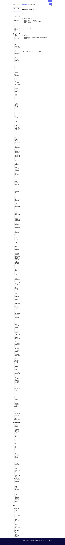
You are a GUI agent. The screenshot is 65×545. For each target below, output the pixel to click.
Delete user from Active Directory (17, 329)
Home (23, 4)
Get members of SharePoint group (17, 450)
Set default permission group (17, 179)
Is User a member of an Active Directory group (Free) (17, 48)
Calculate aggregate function (17, 246)
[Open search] (19, 1)
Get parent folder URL (17, 217)
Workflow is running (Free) (17, 62)
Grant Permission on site (17, 314)
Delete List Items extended (17, 261)
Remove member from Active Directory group (17, 354)
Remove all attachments (17, 289)
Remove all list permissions (16, 457)
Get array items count (17, 107)
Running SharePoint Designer (17, 25)
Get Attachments (17, 431)
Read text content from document (17, 220)
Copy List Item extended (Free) (17, 253)
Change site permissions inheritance (17, 301)
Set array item (16, 117)
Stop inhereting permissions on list (17, 473)
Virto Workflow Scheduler (16, 530)
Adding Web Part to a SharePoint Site (17, 510)
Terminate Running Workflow (17, 233)
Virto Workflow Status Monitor (16, 505)
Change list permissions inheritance (17, 299)
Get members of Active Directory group (17, 337)
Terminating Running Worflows (17, 526)
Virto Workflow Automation (27, 4)
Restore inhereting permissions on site (17, 471)
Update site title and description (17, 186)
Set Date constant (17, 130)
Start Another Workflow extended (17, 231)
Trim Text (16, 392)
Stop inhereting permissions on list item (17, 475)
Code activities (16, 131)
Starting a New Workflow (16, 524)
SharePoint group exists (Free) (17, 57)
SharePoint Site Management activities (16, 140)
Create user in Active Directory (17, 326)
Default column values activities (16, 74)
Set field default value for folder (17, 81)
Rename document (17, 222)
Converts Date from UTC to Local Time (17, 127)
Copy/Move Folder (17, 429)
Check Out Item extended (17, 192)
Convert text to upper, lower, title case (17, 372)
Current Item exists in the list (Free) (17, 38)
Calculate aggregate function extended (17, 248)
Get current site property (17, 167)
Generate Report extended (17, 263)
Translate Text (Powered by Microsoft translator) (17, 391)
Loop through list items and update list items (17, 284)
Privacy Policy (23, 540)
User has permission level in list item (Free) (17, 60)
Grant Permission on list (17, 311)
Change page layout (17, 147)
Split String (16, 437)
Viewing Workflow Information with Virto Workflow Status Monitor (17, 516)
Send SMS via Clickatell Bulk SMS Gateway (17, 411)
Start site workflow (17, 498)
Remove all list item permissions (17, 456)
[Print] (51, 5)
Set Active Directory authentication (17, 355)
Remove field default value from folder (17, 79)
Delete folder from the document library (17, 206)
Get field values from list (17, 275)
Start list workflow (17, 497)
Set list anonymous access (17, 181)
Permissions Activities (16, 444)
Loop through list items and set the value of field (17, 280)
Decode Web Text (17, 380)
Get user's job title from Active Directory (17, 348)
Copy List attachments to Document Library (17, 251)
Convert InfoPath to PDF (17, 443)
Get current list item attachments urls (17, 265)
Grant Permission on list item (17, 453)
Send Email (16, 398)
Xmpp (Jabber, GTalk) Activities (16, 406)
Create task (16, 257)
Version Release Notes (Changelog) (16, 503)
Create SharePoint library (17, 205)
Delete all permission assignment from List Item (17, 303)
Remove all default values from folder (17, 77)
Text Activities (15, 367)
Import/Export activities (16, 70)
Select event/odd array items (17, 116)
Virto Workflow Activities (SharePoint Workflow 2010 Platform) (16, 34)
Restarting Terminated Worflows (17, 527)
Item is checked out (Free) (17, 52)
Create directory (17, 96)
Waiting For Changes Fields (17, 435)
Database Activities (16, 118)
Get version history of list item (17, 278)
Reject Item (16, 288)
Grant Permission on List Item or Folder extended (17, 313)
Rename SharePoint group (17, 176)
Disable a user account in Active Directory (17, 331)
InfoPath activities (16, 441)
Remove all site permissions (16, 459)
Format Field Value (17, 382)
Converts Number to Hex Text (17, 375)
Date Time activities (16, 122)
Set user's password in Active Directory (17, 360)
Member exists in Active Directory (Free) (17, 55)
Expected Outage (16, 15)
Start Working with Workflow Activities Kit (16, 22)
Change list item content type (17, 249)
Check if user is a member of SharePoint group (17, 448)
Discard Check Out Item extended (17, 208)
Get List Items (16, 432)
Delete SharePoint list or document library (17, 491)
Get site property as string (17, 496)
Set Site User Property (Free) (17, 241)
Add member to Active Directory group (17, 322)
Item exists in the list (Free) (17, 50)
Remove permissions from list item (17, 463)
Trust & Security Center (43, 540)
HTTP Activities (16, 361)
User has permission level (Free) (17, 59)
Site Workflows (16, 536)
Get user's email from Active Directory (17, 346)
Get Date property (17, 129)
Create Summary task (17, 256)
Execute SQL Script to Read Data (17, 121)
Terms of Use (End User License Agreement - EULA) (16, 8)
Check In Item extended (18, 191)
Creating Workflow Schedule (17, 534)
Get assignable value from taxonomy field (17, 90)
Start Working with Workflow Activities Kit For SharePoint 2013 (17, 29)
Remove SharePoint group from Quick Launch (17, 173)
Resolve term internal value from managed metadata (17, 94)
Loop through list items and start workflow (17, 227)
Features (15, 506)
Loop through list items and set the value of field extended (17, 283)
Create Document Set (17, 199)
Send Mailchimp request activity (18, 365)
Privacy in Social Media (37, 540)
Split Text (16, 385)
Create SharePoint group (17, 153)
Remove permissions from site (17, 317)
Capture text (16, 370)
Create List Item (17, 430)
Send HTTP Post (17, 363)
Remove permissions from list (17, 316)
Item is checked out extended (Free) (17, 53)
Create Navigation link (17, 151)
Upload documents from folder (18, 224)
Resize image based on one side (17, 67)
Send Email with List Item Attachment (17, 403)
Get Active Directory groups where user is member (17, 335)
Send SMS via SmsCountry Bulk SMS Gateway (17, 418)
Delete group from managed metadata (17, 88)
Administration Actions (16, 478)
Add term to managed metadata (17, 84)
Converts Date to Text (17, 128)
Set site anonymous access (17, 184)
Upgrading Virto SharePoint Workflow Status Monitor (17, 519)
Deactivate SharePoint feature (17, 158)
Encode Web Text (17, 381)
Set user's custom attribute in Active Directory (17, 358)
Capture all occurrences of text (17, 369)
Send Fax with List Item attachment (17, 139)
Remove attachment (17, 290)
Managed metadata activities (16, 83)
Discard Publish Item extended (17, 211)
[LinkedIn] (49, 540)
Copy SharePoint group (17, 148)
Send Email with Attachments (17, 399)
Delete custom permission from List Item (17, 308)
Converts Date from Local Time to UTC (17, 125)
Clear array (16, 102)
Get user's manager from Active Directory (17, 350)
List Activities (15, 242)
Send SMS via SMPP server (17, 415)
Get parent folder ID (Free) (17, 214)
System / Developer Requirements (15, 11)
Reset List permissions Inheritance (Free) (17, 319)
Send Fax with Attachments (16, 135)
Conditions (15, 35)
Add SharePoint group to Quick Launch (17, 144)
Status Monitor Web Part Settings (17, 512)
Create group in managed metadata (17, 86)
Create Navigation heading (17, 150)
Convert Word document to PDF (17, 194)
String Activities (16, 436)
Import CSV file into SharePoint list (17, 72)
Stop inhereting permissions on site (17, 477)
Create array (16, 104)
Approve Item (16, 243)
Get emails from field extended (17, 267)
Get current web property (17, 169)
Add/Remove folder (17, 425)
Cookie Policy (27, 540)
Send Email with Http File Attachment (17, 401)
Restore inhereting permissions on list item (17, 470)
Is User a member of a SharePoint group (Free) (17, 46)
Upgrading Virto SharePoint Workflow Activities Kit (17, 18)
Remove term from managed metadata (17, 91)
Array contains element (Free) (17, 37)
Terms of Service (32, 540)
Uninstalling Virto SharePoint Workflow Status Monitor (17, 521)
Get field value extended (16, 274)
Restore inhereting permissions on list (17, 468)
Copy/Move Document (17, 428)
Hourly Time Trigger (17, 535)
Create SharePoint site (17, 155)
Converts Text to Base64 (17, 379)
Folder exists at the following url (17, 42)
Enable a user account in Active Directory (17, 333)
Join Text (16, 383)
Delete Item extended (17, 258)
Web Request (16, 366)
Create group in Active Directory (17, 324)
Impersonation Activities (17, 419)
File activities (15, 95)
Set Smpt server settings (17, 405)
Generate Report (17, 262)
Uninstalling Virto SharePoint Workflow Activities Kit (16, 20)
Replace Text (16, 384)
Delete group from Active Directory (17, 327)
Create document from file (17, 196)
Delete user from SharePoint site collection (17, 165)
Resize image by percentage (17, 69)
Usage (15, 532)
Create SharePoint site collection (17, 156)
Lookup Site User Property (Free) (17, 239)
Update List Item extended (17, 293)
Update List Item (17, 433)
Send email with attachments (17, 440)
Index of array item (17, 108)
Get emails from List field (17, 270)
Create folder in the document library (17, 200)
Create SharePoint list (17, 154)
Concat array (16, 103)
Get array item (16, 106)
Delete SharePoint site (17, 161)
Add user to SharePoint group (17, 146)
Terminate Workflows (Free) (17, 234)
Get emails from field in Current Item (17, 269)
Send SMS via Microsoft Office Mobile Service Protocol (17, 414)
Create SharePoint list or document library (18, 483)
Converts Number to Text (17, 377)
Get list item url (16, 276)
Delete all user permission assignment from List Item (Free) (17, 306)
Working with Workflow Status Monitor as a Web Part (17, 508)
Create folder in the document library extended (17, 203)
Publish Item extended (17, 219)
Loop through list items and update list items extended (17, 287)
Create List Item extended (17, 255)
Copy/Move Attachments (16, 426)
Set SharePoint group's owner (17, 183)
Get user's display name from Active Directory (17, 344)
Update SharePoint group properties (17, 500)
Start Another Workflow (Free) (17, 229)
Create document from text (17, 198)
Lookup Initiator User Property (17, 237)
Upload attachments (17, 294)
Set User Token (17, 420)
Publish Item (16, 218)
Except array (16, 105)
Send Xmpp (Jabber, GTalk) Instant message (17, 408)
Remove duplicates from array (17, 114)
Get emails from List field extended (17, 272)
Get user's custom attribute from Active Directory (17, 341)
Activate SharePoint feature (17, 142)
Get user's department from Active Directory (17, 343)
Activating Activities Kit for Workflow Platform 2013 (17, 31)
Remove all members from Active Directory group (17, 352)
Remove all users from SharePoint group (17, 170)
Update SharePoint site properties (17, 501)
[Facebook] (52, 540)
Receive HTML (16, 362)
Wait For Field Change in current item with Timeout (17, 296)
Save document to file (17, 223)
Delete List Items (17, 259)
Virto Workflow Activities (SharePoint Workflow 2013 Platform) (16, 422)
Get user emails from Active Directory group (17, 338)
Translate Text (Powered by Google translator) (17, 389)
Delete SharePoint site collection (17, 163)
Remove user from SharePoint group (17, 175)
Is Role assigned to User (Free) (17, 44)
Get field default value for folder (17, 75)
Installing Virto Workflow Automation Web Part (17, 16)
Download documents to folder (17, 213)
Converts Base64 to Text (17, 373)
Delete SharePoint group (17, 160)
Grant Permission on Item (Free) (17, 310)
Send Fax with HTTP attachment (17, 137)
